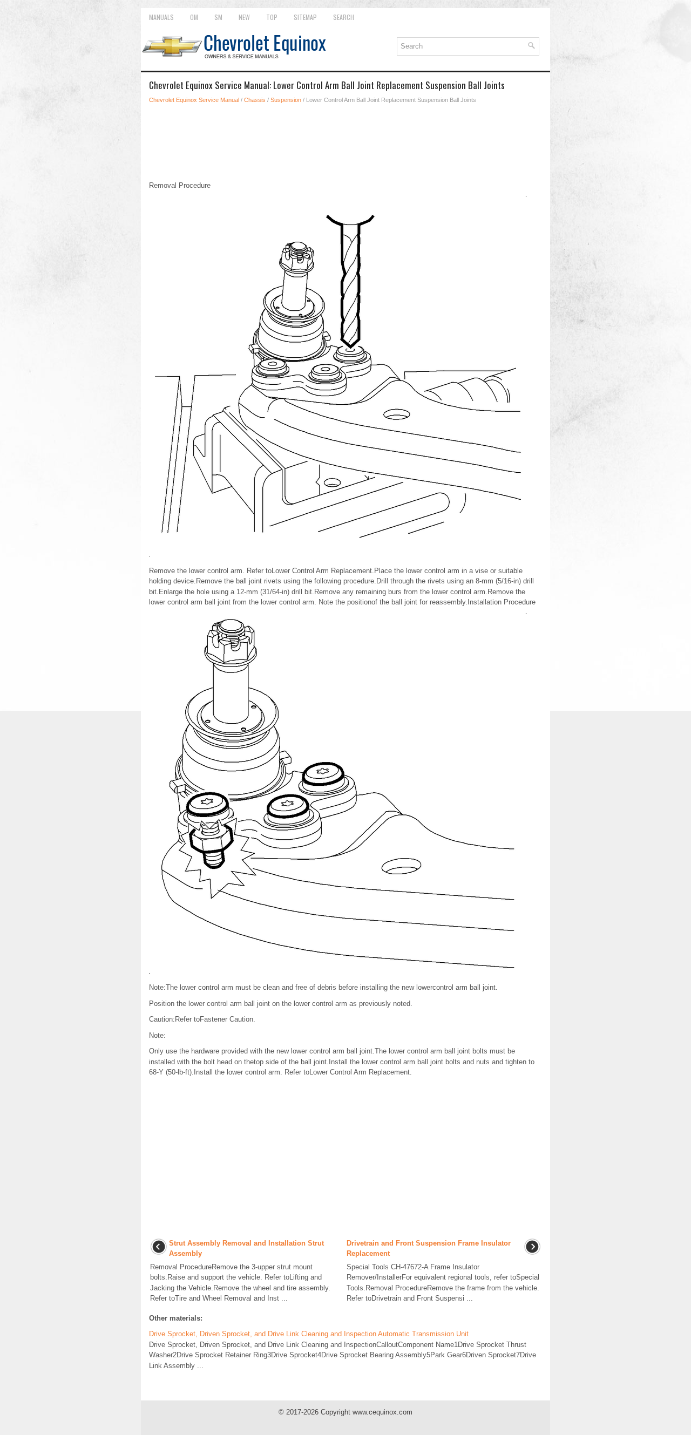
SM (218, 17)
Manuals (161, 17)
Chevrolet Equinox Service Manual (194, 100)
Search (343, 17)
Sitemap (305, 17)
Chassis (255, 100)
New (244, 17)
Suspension (285, 100)
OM (194, 17)
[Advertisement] (345, 142)
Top (271, 17)
